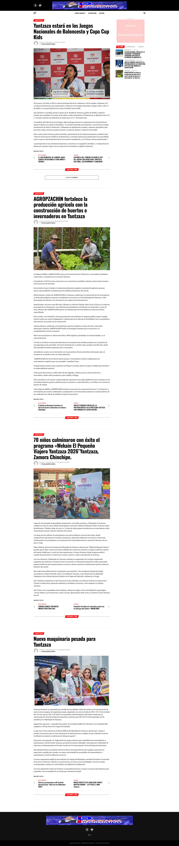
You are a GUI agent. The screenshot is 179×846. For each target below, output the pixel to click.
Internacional (92, 13)
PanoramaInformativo (48, 44)
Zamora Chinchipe (80, 13)
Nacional (101, 13)
